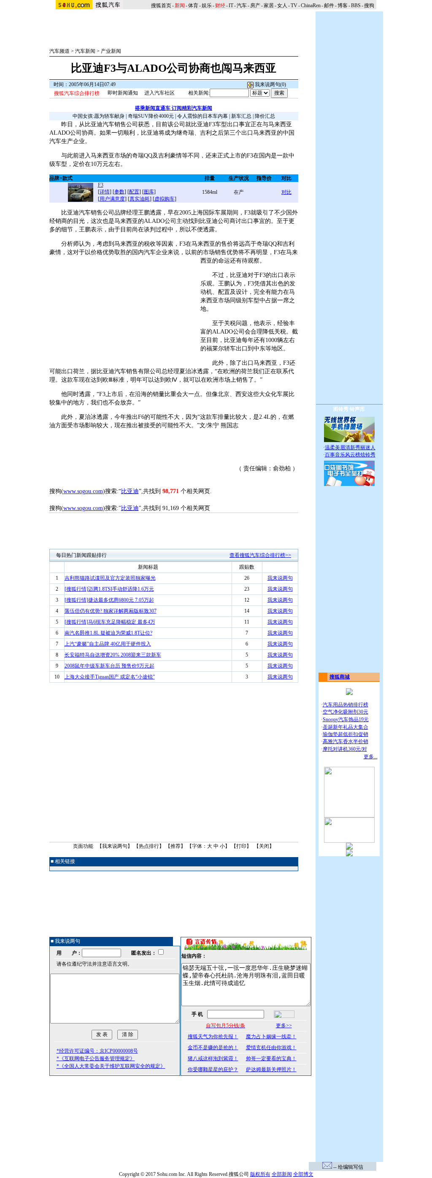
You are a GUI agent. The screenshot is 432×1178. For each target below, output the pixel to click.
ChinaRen (311, 5)
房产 (255, 5)
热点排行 (149, 846)
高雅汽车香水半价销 (345, 741)
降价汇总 (265, 116)
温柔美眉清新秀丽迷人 (350, 448)
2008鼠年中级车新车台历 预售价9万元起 (109, 666)
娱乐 (207, 5)
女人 (282, 5)
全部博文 (303, 1174)
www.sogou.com (83, 491)
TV (294, 5)
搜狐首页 (161, 5)
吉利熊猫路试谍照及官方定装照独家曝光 (110, 578)
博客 (343, 5)
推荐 (175, 846)
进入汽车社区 (159, 93)
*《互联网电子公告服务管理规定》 (96, 1058)
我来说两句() (270, 84)
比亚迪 (130, 491)
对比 (286, 192)
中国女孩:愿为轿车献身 (98, 116)
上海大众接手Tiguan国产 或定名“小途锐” (110, 677)
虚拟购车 (164, 199)
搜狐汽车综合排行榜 (77, 93)
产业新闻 (111, 51)
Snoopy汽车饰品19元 (346, 719)
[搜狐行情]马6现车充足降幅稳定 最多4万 (110, 622)
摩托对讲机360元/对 (345, 749)
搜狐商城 (339, 677)
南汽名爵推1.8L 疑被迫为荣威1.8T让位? (108, 633)
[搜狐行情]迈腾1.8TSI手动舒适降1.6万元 (109, 589)
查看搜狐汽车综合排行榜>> (260, 555)
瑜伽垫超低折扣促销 (345, 734)
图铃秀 (340, 409)
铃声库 (357, 409)
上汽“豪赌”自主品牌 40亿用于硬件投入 (108, 644)
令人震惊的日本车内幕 (202, 116)
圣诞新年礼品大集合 (345, 727)
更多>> (284, 1026)
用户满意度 (112, 199)
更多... (371, 757)
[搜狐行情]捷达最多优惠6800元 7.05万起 (109, 600)
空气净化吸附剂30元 (345, 712)
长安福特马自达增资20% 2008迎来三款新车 (113, 655)
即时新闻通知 (123, 93)
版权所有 (260, 1174)
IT (231, 5)
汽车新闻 (85, 51)
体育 (193, 5)
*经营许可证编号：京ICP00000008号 (97, 1051)
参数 (119, 192)
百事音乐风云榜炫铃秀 (350, 455)
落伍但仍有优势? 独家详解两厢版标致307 (111, 611)
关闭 (264, 846)
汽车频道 (59, 51)
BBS (356, 5)
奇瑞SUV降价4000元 (151, 116)
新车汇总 (241, 116)
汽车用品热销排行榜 (345, 705)
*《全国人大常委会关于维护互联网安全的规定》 (111, 1066)
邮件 (329, 5)
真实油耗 (140, 199)
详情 (105, 192)
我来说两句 (280, 578)
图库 (149, 192)
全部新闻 (282, 1174)
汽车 (242, 5)
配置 (134, 192)
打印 (241, 846)
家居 (269, 5)
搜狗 (369, 5)
